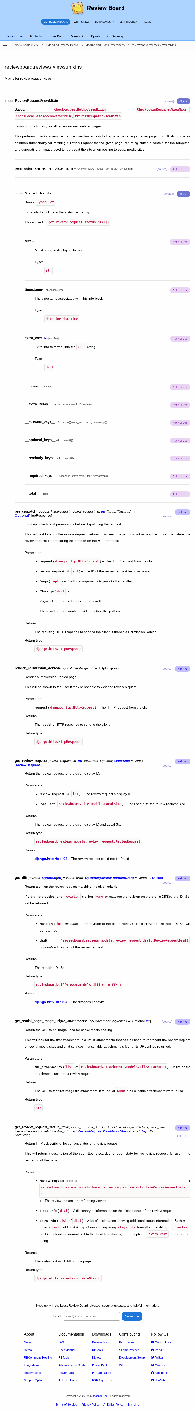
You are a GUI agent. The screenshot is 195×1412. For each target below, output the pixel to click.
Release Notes (68, 1380)
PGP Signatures (102, 1380)
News (27, 1342)
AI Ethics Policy (113, 1404)
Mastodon (161, 1365)
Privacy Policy (90, 1404)
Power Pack (66, 1373)
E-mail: (57, 1316)
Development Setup (132, 1357)
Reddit (158, 1350)
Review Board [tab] (14, 36)
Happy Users (32, 1373)
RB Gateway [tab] (115, 36)
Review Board (101, 1342)
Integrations (31, 1365)
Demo (28, 1350)
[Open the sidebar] (5, 46)
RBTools (63, 1357)
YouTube (160, 1380)
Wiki (122, 1365)
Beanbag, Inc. (100, 1395)
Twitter (158, 1357)
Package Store (101, 1373)
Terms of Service (66, 1404)
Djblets (96, 1357)
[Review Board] (97, 8)
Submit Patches (129, 1350)
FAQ (61, 1342)
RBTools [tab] (36, 36)
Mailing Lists (162, 1342)
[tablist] (97, 34)
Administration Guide (72, 1365)
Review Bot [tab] (77, 36)
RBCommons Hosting (38, 1357)
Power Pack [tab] (56, 36)
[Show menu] (37, 45)
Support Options (34, 1380)
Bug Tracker (127, 1342)
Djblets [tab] (96, 36)
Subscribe (132, 1316)
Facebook (161, 1373)
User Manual (66, 1350)
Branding (133, 1404)
